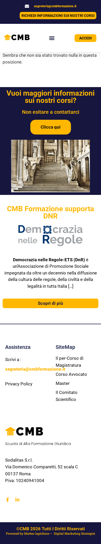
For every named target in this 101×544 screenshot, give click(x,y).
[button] (52, 38)
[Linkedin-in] (17, 499)
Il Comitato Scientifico (66, 396)
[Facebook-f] (7, 499)
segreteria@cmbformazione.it (55, 6)
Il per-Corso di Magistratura (69, 362)
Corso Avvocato (71, 374)
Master (63, 383)
